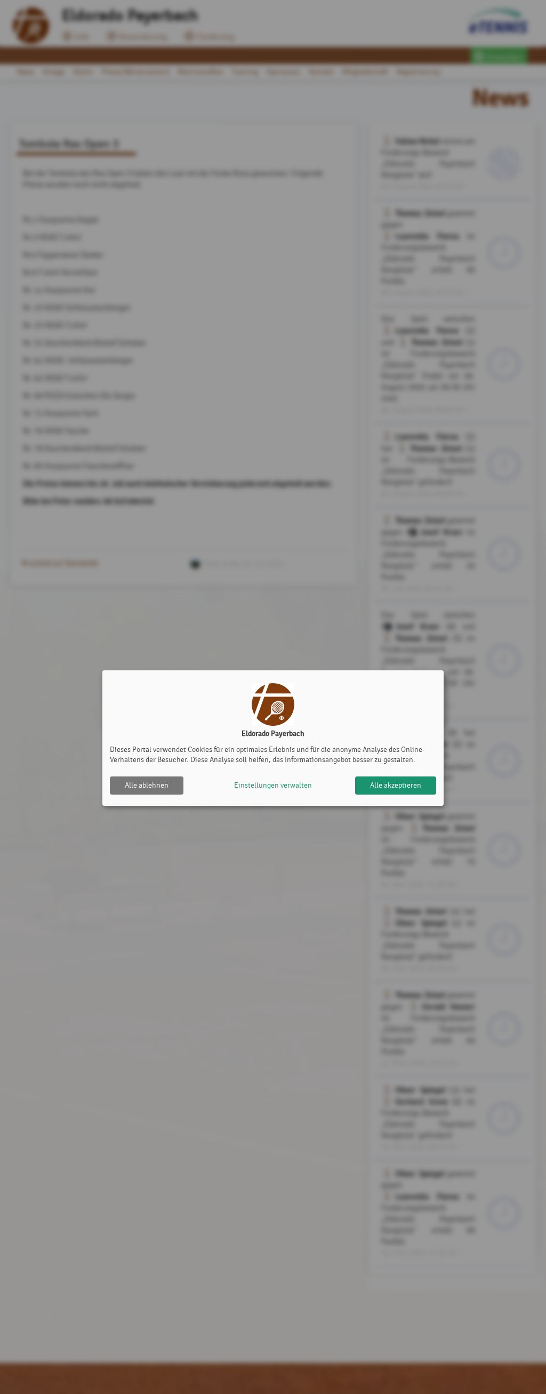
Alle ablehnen (146, 785)
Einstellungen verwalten (273, 785)
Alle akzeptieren (395, 785)
